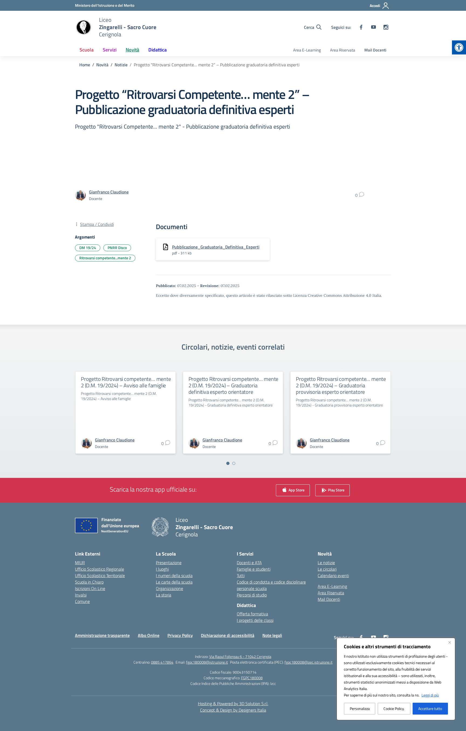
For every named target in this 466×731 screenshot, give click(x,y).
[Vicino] (449, 642)
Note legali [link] (272, 635)
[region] (396, 679)
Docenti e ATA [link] (249, 562)
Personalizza (360, 708)
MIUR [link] (80, 562)
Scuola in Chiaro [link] (89, 582)
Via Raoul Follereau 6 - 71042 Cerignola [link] (240, 656)
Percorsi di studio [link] (252, 595)
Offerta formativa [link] (252, 614)
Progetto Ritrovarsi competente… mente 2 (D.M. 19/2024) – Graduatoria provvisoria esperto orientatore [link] (341, 385)
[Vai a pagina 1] (227, 463)
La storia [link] (163, 595)
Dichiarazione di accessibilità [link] (227, 635)
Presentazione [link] (168, 562)
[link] (459, 47)
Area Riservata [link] (342, 50)
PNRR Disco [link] (117, 247)
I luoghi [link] (162, 569)
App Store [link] (296, 489)
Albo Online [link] (148, 635)
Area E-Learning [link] (307, 50)
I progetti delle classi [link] (255, 620)
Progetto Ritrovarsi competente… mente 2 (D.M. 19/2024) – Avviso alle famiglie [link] (126, 382)
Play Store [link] (335, 489)
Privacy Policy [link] (180, 635)
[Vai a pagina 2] (233, 463)
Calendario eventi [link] (333, 575)
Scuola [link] (87, 49)
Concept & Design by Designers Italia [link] (233, 710)
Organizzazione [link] (169, 588)
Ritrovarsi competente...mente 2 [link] (105, 258)
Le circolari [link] (327, 569)
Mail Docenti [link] (375, 50)
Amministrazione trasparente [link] (102, 635)
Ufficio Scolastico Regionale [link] (99, 569)
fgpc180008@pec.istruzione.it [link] (309, 662)
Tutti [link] (241, 575)
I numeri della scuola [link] (174, 575)
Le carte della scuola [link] (174, 582)
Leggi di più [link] (430, 695)
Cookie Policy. (394, 708)
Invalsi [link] (81, 595)
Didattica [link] (157, 49)
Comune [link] (82, 601)
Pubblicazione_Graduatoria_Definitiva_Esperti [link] (215, 247)
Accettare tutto (430, 708)
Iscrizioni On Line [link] (90, 588)
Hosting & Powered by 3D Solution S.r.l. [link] (233, 703)
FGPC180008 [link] (252, 678)
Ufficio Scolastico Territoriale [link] (100, 575)
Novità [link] (132, 49)
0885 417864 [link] (162, 662)
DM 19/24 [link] (87, 247)
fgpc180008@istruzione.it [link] (207, 662)
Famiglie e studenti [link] (253, 569)
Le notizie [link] (326, 562)
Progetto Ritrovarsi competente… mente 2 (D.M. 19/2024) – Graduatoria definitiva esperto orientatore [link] (234, 385)
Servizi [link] (109, 49)
